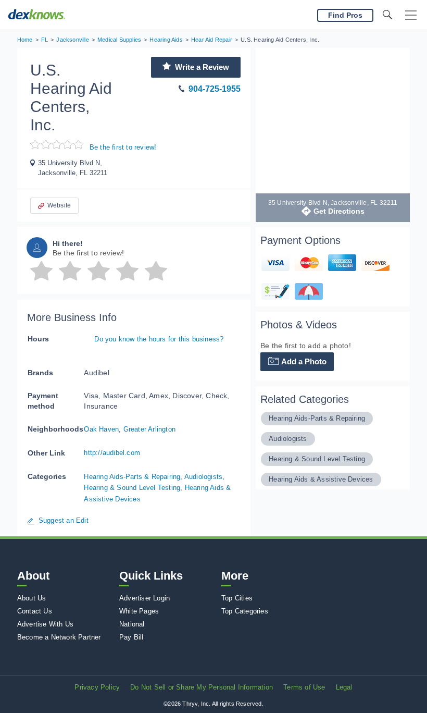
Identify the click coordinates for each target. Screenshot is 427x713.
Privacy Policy (97, 687)
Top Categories (244, 611)
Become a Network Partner (59, 637)
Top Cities (237, 598)
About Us (31, 598)
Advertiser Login (144, 598)
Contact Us (34, 611)
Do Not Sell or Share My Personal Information (201, 687)
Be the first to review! (123, 147)
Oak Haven (101, 429)
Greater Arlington (149, 429)
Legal (344, 687)
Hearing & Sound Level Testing (132, 487)
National (132, 624)
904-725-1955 (215, 88)
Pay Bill (131, 637)
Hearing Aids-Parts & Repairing (132, 477)
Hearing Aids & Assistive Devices (321, 479)
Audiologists (203, 477)
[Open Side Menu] (411, 15)
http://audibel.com (112, 453)
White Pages (139, 611)
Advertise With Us (45, 624)
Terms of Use (304, 687)
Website (59, 205)
